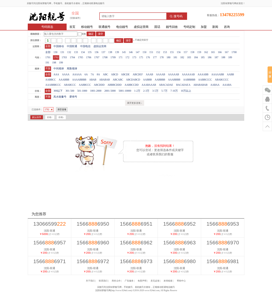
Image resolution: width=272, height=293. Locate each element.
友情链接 (168, 280)
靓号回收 (172, 26)
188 (223, 57)
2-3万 (146, 90)
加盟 (204, 26)
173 (134, 57)
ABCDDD (99, 85)
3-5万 (155, 90)
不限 (48, 68)
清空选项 (61, 109)
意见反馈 (155, 280)
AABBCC (50, 79)
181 (175, 57)
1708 (105, 57)
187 (216, 57)
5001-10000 (125, 90)
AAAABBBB (79, 79)
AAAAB (160, 74)
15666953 (222, 224)
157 (185, 52)
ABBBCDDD (115, 85)
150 (144, 52)
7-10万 (174, 90)
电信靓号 (122, 26)
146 (131, 52)
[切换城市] (75, 18)
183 (189, 57)
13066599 (49, 224)
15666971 (49, 261)
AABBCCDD (132, 85)
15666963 (179, 242)
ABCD (114, 74)
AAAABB (203, 74)
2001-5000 (110, 90)
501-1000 (82, 90)
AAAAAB (173, 74)
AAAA (65, 74)
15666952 (179, 224)
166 (220, 52)
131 (62, 52)
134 (83, 52)
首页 (72, 26)
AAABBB (64, 79)
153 (165, 52)
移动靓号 (87, 26)
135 (90, 52)
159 (199, 52)
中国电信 (85, 46)
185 (203, 57)
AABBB (147, 79)
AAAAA (77, 74)
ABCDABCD (133, 79)
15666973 (136, 261)
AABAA (214, 85)
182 (182, 57)
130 (55, 52)
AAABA (226, 85)
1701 (48, 57)
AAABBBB (174, 79)
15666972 (93, 261)
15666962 (136, 242)
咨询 (227, 26)
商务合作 (116, 280)
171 (120, 57)
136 (96, 52)
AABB (230, 74)
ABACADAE (166, 85)
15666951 (136, 224)
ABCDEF (138, 74)
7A (92, 74)
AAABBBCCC (53, 85)
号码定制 (189, 26)
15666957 (49, 242)
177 (155, 57)
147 (138, 52)
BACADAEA (183, 85)
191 (47, 62)
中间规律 (58, 68)
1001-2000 (95, 90)
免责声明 (142, 280)
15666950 (93, 224)
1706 (88, 57)
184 (196, 57)
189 (230, 57)
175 (141, 57)
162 (206, 52)
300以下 (58, 90)
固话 (157, 26)
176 (148, 57)
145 (124, 52)
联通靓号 (104, 26)
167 (227, 52)
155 (172, 52)
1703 (64, 57)
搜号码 (178, 16)
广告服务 (129, 280)
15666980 (179, 261)
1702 (56, 57)
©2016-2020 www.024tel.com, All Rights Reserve (155, 290)
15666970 (222, 242)
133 (76, 52)
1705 (80, 57)
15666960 (93, 242)
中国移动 (58, 46)
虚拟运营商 (141, 26)
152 (158, 52)
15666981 (222, 261)
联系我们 (103, 280)
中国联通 (72, 46)
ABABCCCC (222, 79)
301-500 (70, 90)
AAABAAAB (149, 85)
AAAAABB (217, 74)
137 (103, 52)
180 (168, 57)
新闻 (215, 26)
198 (54, 62)
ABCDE (125, 74)
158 (192, 52)
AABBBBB (189, 79)
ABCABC (118, 79)
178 (162, 57)
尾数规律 (72, 68)
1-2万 (137, 90)
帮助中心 (181, 280)
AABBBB (160, 79)
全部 (48, 46)
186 (209, 57)
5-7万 (164, 90)
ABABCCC (70, 85)
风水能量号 (59, 96)
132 (69, 52)
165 (213, 52)
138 (110, 52)
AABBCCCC (205, 79)
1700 (234, 52)
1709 (113, 57)
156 (179, 52)
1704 (72, 57)
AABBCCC (85, 85)
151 (151, 52)
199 (61, 62)
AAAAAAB (188, 74)
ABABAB (104, 79)
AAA (56, 74)
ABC (105, 74)
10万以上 (186, 90)
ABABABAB (200, 85)
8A (98, 74)
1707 (96, 57)
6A (86, 74)
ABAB (92, 79)
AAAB (149, 74)
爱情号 (73, 96)
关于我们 (90, 280)
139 (117, 52)
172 (127, 57)
